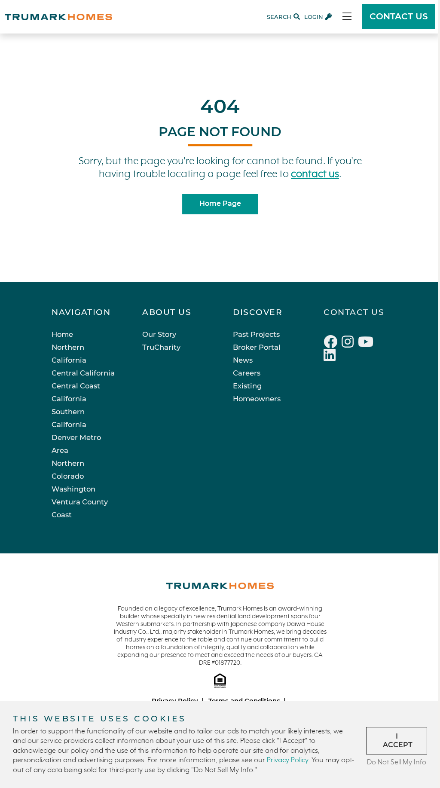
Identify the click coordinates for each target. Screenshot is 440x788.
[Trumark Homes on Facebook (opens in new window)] (333, 343)
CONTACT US (399, 16)
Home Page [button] (220, 204)
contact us (315, 174)
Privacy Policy (175, 700)
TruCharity (161, 347)
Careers (246, 373)
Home (62, 334)
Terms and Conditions (244, 700)
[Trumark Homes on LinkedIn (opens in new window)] (331, 356)
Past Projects (256, 334)
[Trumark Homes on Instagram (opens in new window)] (350, 343)
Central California (83, 373)
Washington (73, 489)
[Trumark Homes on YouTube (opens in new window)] (367, 343)
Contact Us (354, 312)
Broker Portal (257, 347)
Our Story (159, 334)
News (243, 360)
